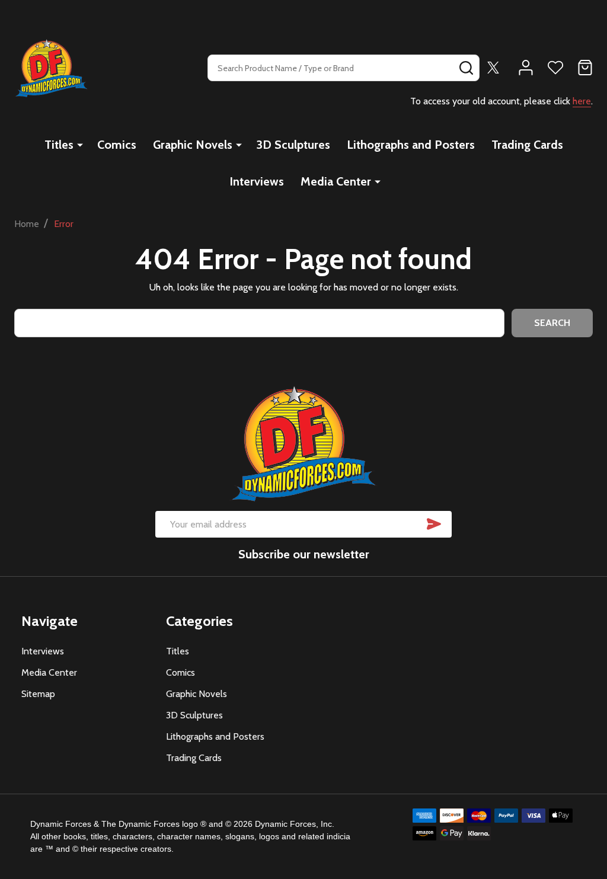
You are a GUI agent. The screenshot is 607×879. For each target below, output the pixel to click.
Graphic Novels (192, 145)
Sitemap (38, 693)
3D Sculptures (293, 145)
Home (26, 223)
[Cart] (585, 67)
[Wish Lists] (555, 67)
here (582, 101)
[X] (493, 67)
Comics (116, 145)
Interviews (256, 181)
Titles (59, 145)
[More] (80, 144)
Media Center (336, 181)
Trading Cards (527, 145)
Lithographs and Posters (411, 145)
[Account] (525, 67)
